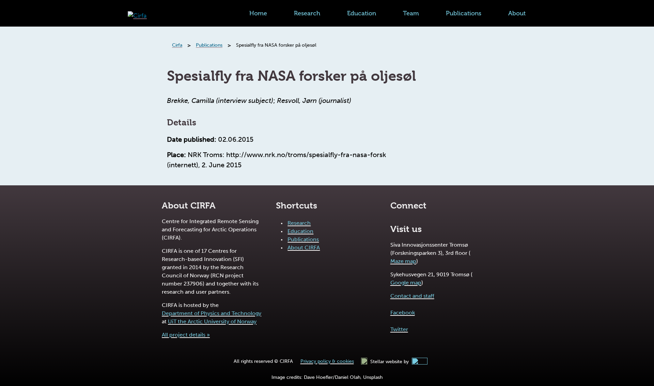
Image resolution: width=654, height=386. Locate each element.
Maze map (403, 261)
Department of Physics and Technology (211, 313)
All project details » (186, 334)
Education (361, 13)
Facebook (402, 312)
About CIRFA (303, 247)
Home (258, 13)
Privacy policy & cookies (327, 361)
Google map (405, 282)
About (517, 13)
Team (411, 13)
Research (307, 13)
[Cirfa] (137, 15)
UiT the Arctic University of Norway (212, 321)
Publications (463, 13)
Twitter (399, 329)
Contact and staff (412, 296)
